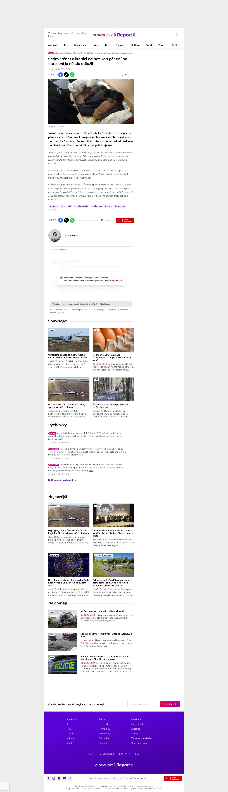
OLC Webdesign (140, 778)
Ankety (134, 733)
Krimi (76, 53)
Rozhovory (104, 733)
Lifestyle (135, 729)
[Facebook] (48, 778)
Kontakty (124, 754)
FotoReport (137, 724)
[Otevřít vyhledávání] (177, 34)
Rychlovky (57, 425)
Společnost (72, 719)
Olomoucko (120, 206)
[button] (175, 45)
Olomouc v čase (139, 743)
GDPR (91, 754)
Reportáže (104, 738)
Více (81, 455)
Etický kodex (107, 754)
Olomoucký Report (63, 53)
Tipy (68, 729)
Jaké (60, 439)
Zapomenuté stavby (141, 738)
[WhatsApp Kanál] (70, 778)
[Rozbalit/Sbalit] (70, 45)
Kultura (70, 738)
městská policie (81, 206)
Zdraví (102, 719)
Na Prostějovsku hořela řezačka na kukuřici (102, 611)
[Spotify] (59, 778)
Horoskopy (104, 729)
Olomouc (53, 206)
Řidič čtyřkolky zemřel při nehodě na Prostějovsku (110, 405)
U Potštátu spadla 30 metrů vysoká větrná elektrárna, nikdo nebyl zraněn (68, 356)
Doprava (70, 733)
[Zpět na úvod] (114, 35)
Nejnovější (57, 496)
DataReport (137, 719)
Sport (69, 743)
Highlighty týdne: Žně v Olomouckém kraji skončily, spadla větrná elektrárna (68, 531)
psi (69, 206)
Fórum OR (104, 743)
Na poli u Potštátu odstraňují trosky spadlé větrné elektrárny (66, 405)
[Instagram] (53, 778)
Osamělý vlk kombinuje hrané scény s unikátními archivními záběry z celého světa (113, 533)
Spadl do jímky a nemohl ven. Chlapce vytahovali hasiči (106, 635)
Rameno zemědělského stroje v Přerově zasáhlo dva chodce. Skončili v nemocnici (105, 657)
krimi (63, 206)
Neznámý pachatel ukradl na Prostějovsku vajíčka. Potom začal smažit (112, 357)
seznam (52, 210)
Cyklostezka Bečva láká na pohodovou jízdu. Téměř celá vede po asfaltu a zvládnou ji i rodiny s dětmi (113, 583)
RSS (137, 754)
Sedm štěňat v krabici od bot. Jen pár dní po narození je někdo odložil (107, 53)
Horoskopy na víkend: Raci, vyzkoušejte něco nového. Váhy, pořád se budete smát (68, 583)
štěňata (108, 206)
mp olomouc (96, 206)
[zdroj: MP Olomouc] (91, 101)
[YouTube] (64, 778)
